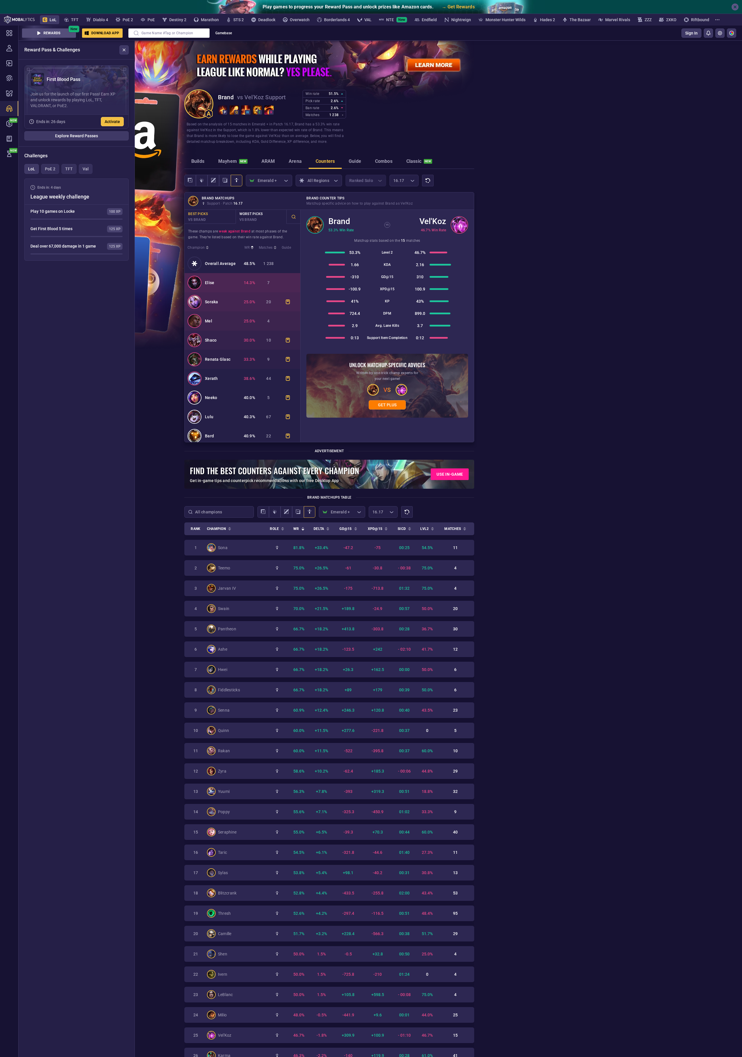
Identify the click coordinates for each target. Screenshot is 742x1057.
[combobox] (169, 33)
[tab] (197, 162)
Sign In (691, 33)
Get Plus (387, 405)
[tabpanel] (76, 219)
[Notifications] (708, 33)
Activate (112, 121)
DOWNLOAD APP (105, 33)
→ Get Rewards (458, 7)
